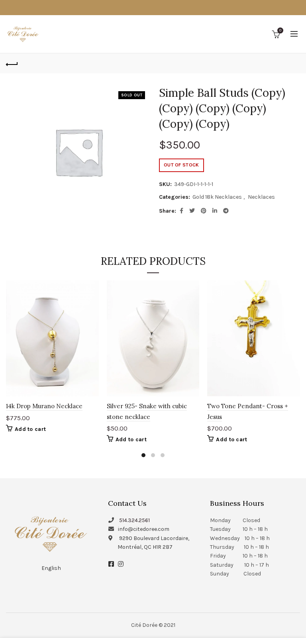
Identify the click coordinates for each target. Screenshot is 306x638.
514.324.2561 (134, 520)
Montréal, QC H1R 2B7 (145, 547)
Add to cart (30, 429)
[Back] (12, 63)
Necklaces (261, 197)
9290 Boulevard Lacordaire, (154, 538)
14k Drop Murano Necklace (44, 406)
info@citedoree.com (143, 529)
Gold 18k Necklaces (217, 197)
